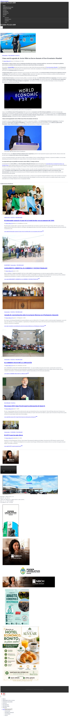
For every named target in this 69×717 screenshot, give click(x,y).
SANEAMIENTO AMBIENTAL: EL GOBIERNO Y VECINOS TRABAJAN (25, 268)
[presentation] (36, 200)
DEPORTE (5, 14)
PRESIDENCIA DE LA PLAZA (8, 7)
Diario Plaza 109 (7, 61)
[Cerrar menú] (0, 696)
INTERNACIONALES (8, 19)
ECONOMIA (13, 432)
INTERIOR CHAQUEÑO (7, 8)
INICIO (4, 5)
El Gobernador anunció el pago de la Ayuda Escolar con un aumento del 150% (29, 220)
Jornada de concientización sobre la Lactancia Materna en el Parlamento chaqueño (31, 315)
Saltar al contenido (4, 1)
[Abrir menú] (1, 27)
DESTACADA (7, 217)
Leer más (23, 231)
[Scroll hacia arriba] (1, 694)
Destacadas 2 (5, 55)
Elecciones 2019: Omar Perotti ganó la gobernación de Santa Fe (24, 406)
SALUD (6, 22)
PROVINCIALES (6, 12)
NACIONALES (5, 11)
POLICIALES (7, 17)
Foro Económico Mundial (52, 67)
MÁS (4, 709)
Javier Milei (11, 67)
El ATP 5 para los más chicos (13, 435)
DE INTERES (7, 20)
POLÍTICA (5, 10)
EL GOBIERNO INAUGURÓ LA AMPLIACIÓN (18, 362)
